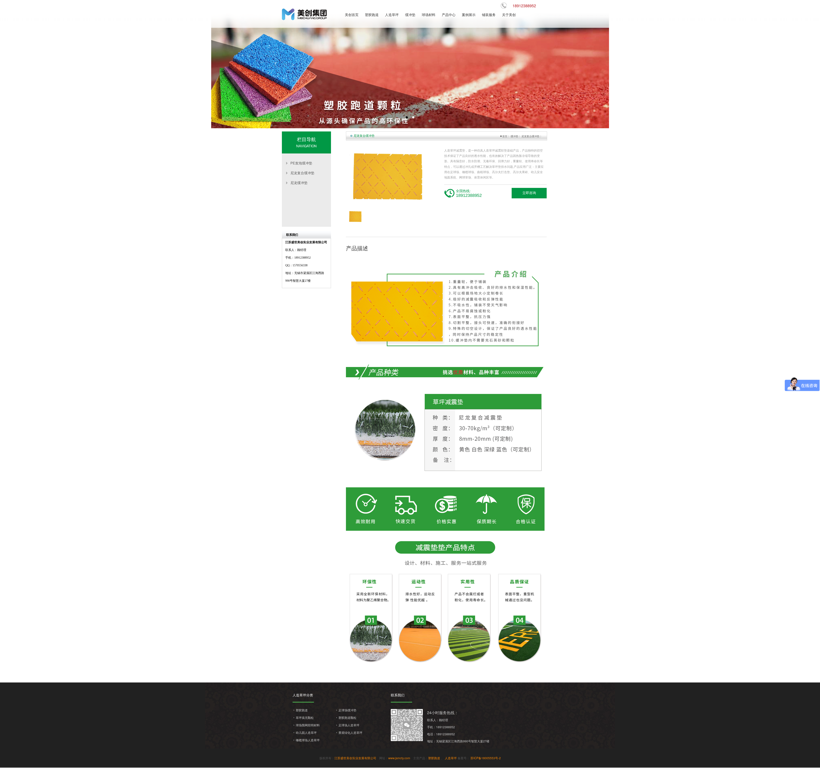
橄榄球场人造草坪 (308, 740)
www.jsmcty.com (399, 758)
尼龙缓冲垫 (299, 182)
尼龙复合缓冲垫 (302, 172)
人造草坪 (451, 758)
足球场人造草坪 (348, 725)
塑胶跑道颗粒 (347, 717)
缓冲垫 (514, 136)
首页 (504, 136)
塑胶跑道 (302, 710)
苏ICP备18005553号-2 (485, 758)
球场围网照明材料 (308, 725)
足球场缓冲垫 (347, 710)
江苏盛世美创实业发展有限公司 (355, 758)
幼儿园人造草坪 (306, 732)
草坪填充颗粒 (305, 717)
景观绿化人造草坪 (350, 732)
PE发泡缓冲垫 (301, 163)
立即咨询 (529, 193)
